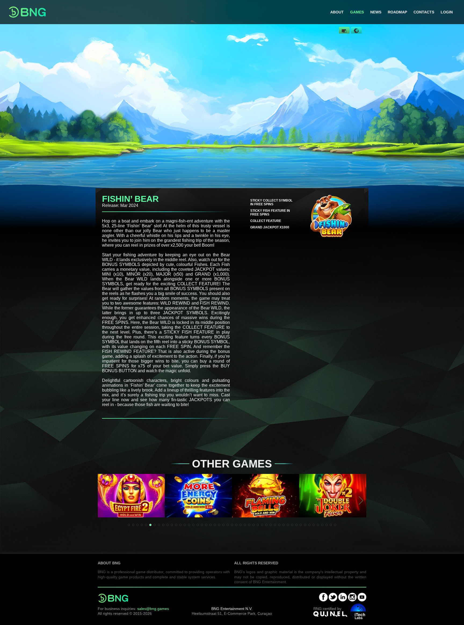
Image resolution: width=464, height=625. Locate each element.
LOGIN (447, 12)
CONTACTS (424, 12)
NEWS (375, 12)
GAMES (357, 12)
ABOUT (337, 12)
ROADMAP (397, 12)
